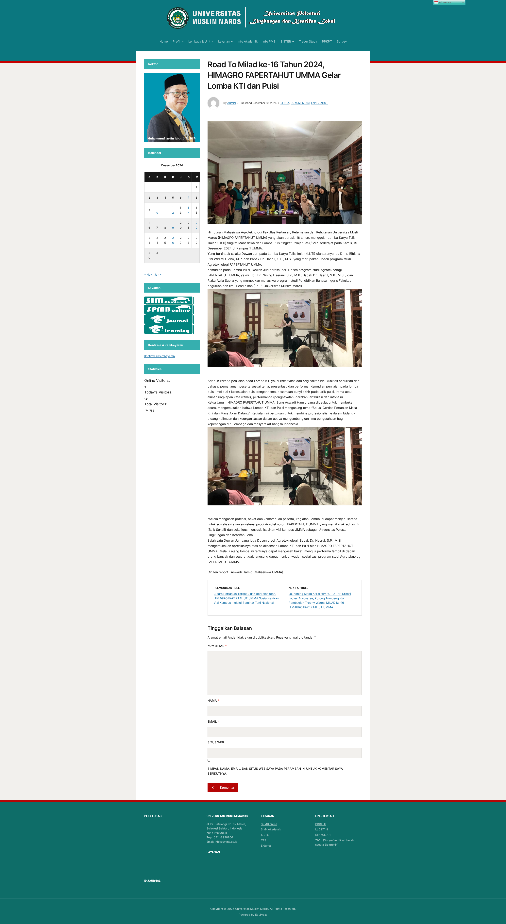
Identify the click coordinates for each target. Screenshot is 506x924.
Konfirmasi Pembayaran (159, 356)
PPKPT (327, 41)
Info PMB (269, 41)
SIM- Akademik (271, 829)
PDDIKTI (320, 824)
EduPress (261, 914)
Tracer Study (308, 41)
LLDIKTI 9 (321, 829)
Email (213, 721)
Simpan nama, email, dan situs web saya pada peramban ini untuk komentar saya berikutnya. (275, 771)
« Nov (148, 274)
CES (263, 840)
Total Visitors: (156, 404)
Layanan (224, 41)
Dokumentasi (300, 102)
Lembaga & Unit (199, 41)
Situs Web (216, 742)
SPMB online (269, 824)
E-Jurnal (266, 845)
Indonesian (444, 2)
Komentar (217, 646)
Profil (176, 41)
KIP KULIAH (322, 834)
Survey (342, 41)
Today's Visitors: (158, 392)
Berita (284, 102)
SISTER (285, 41)
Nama (213, 700)
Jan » (157, 274)
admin (231, 102)
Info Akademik (248, 41)
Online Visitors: (157, 380)
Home (164, 41)
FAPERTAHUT (319, 102)
